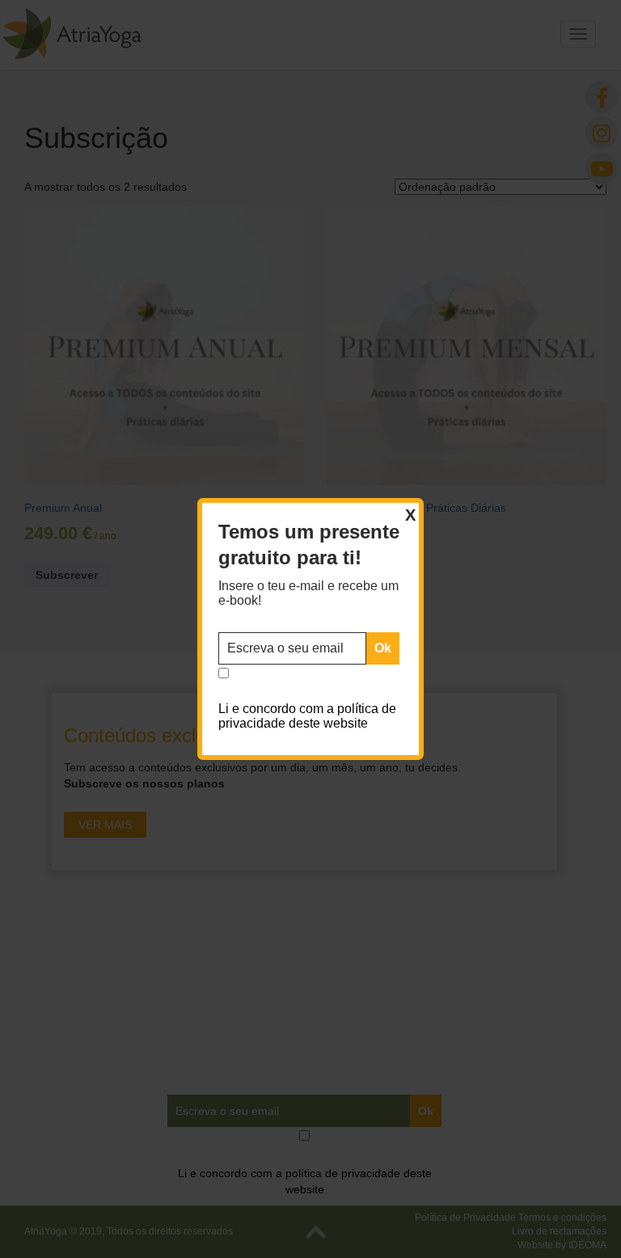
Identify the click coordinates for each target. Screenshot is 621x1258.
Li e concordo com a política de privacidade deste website (307, 716)
